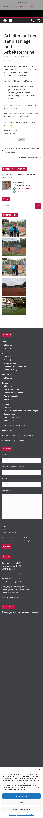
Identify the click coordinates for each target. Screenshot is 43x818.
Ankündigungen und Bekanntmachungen (21, 411)
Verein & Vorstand (11, 417)
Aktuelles (8, 345)
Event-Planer (7, 430)
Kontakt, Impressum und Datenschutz (21, 815)
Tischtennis (6, 374)
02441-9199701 (22, 191)
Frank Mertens (23, 56)
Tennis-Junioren (10, 360)
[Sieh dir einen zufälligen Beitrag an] (38, 20)
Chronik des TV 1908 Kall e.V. (13, 425)
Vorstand (5, 404)
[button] (39, 769)
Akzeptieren (21, 796)
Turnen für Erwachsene (13, 392)
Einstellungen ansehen (21, 809)
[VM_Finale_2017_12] (14, 220)
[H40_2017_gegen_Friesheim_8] (14, 299)
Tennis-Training (10, 369)
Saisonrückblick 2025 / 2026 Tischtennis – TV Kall (22, 7)
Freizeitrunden (10, 363)
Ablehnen (21, 802)
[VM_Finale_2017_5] (14, 259)
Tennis (4, 353)
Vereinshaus (9, 420)
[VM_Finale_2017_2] (14, 279)
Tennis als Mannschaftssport (16, 366)
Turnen (5, 383)
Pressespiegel (9, 414)
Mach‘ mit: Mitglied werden (13, 441)
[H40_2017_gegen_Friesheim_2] (14, 240)
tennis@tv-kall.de (22, 188)
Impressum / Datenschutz (12, 597)
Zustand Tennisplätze (28, 157)
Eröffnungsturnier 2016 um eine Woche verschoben (22, 150)
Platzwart (12, 108)
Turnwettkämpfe (11, 396)
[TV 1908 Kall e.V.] (5, 20)
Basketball (6, 342)
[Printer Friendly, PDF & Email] (21, 139)
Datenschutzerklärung (20, 541)
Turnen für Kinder (11, 389)
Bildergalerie (9, 399)
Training (7, 348)
